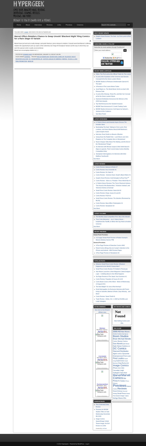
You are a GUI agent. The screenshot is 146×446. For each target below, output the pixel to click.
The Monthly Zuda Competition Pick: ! (113, 217)
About (28, 25)
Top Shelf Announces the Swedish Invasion (109, 104)
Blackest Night (70, 56)
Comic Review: (107, 167)
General (27, 56)
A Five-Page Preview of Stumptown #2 (107, 253)
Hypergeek (32, 4)
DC (30, 59)
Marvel (64, 59)
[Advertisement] (99, 7)
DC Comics (119, 348)
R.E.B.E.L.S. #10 (72, 59)
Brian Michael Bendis (122, 339)
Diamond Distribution (120, 351)
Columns (80, 25)
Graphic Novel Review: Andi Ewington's (112, 178)
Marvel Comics (121, 376)
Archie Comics (117, 334)
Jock (119, 368)
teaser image (120, 396)
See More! (97, 159)
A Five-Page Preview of (110, 245)
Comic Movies (117, 341)
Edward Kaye (27, 54)
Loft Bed (104, 428)
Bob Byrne (125, 334)
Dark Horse (125, 344)
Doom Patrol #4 (36, 59)
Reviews (50, 25)
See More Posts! (101, 114)
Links (59, 25)
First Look (127, 356)
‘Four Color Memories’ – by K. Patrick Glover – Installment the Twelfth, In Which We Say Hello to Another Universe (113, 222)
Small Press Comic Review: (108, 190)
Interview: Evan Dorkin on (109, 134)
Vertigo (115, 398)
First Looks (118, 358)
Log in (87, 444)
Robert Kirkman (118, 391)
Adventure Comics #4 (57, 56)
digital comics (117, 353)
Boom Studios (120, 336)
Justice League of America (52, 59)
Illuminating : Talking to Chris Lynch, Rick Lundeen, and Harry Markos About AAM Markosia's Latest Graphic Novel (111, 129)
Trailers (127, 395)
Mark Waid (123, 373)
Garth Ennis (120, 361)
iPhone (115, 368)
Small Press (121, 393)
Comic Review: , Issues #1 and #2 (108, 193)
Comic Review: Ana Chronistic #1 (106, 170)
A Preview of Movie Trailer (107, 86)
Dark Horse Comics (120, 346)
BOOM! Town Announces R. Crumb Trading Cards (111, 106)
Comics (125, 341)
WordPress (80, 444)
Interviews (38, 25)
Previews (69, 25)
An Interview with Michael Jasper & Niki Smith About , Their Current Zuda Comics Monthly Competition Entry (112, 149)
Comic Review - (113, 175)
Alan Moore (125, 332)
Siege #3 (30, 61)
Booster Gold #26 (22, 59)
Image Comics (121, 365)
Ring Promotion (21, 61)
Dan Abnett (117, 344)
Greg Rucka (122, 363)
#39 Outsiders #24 (43, 56)
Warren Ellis (122, 398)
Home (19, 25)
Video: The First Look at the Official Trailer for (113, 74)
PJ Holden (121, 381)
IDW (127, 363)
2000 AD (117, 331)
